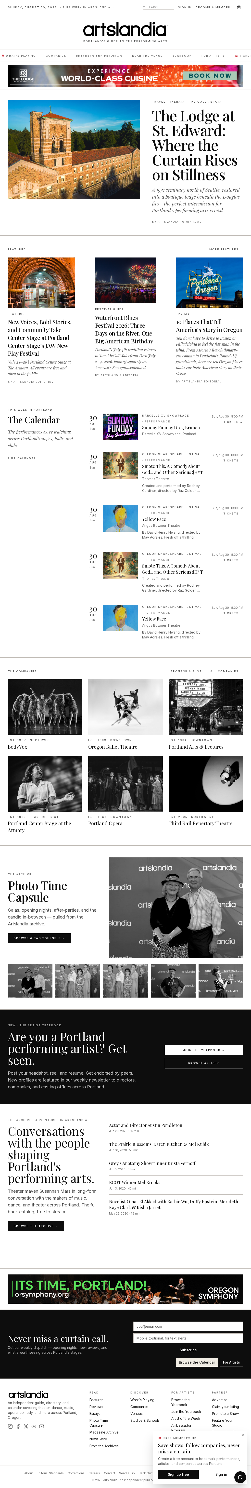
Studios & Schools (145, 1420)
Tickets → (233, 422)
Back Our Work (149, 1473)
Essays (94, 1413)
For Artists (213, 55)
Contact (109, 1473)
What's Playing (21, 55)
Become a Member (213, 7)
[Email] (41, 1426)
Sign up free (178, 1474)
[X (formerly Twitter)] (26, 1426)
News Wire (98, 1439)
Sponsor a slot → (189, 671)
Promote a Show (225, 1413)
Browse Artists (204, 1063)
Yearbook (182, 55)
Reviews (96, 1407)
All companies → (226, 671)
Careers (94, 1473)
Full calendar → (24, 458)
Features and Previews (99, 56)
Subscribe (188, 1350)
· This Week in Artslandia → (87, 7)
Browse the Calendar (197, 1362)
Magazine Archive (104, 1432)
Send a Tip (127, 1473)
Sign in (185, 7)
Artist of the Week (185, 1418)
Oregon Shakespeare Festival (172, 454)
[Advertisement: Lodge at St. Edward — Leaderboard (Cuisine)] (125, 76)
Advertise (219, 1400)
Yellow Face (154, 519)
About (28, 1473)
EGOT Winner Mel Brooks (134, 1182)
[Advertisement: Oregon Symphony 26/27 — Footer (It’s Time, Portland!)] (125, 1289)
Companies (56, 55)
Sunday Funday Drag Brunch (171, 428)
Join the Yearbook (186, 1411)
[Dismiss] (243, 1435)
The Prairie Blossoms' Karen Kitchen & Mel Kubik (159, 1144)
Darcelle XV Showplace (165, 415)
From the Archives (104, 1446)
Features (96, 1400)
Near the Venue (147, 55)
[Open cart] (238, 7)
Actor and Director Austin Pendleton (145, 1125)
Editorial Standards (50, 1473)
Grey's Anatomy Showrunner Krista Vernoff (152, 1163)
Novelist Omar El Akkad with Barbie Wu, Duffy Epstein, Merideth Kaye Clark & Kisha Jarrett (173, 1205)
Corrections (76, 1473)
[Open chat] (240, 1477)
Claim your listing (225, 1407)
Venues (136, 1413)
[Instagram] (10, 1426)
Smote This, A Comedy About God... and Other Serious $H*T (172, 469)
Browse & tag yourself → (39, 938)
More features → (226, 249)
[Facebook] (18, 1426)
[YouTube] (33, 1426)
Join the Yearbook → (204, 1050)
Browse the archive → (36, 1226)
